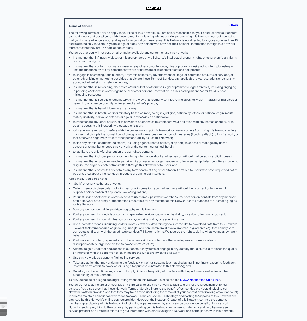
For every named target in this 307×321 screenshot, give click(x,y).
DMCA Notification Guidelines (200, 280)
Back (234, 25)
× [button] (3, 306)
